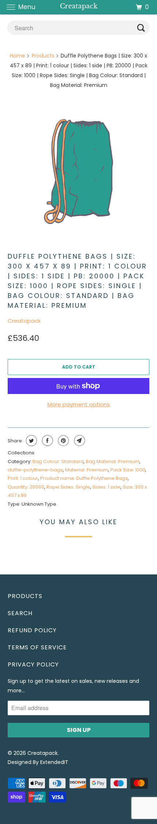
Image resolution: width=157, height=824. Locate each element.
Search (20, 613)
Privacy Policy (33, 664)
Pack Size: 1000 (127, 469)
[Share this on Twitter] (30, 440)
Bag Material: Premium (112, 461)
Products (43, 55)
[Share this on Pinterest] (62, 440)
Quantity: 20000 (26, 486)
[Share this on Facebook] (46, 440)
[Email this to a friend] (78, 440)
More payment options (78, 404)
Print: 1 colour (23, 478)
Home (17, 55)
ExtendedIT (54, 762)
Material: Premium (86, 469)
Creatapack (24, 321)
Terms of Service (37, 647)
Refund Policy (32, 630)
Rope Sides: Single (68, 486)
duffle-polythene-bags (35, 469)
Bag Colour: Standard (58, 461)
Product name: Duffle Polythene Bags (84, 478)
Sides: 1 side (106, 486)
